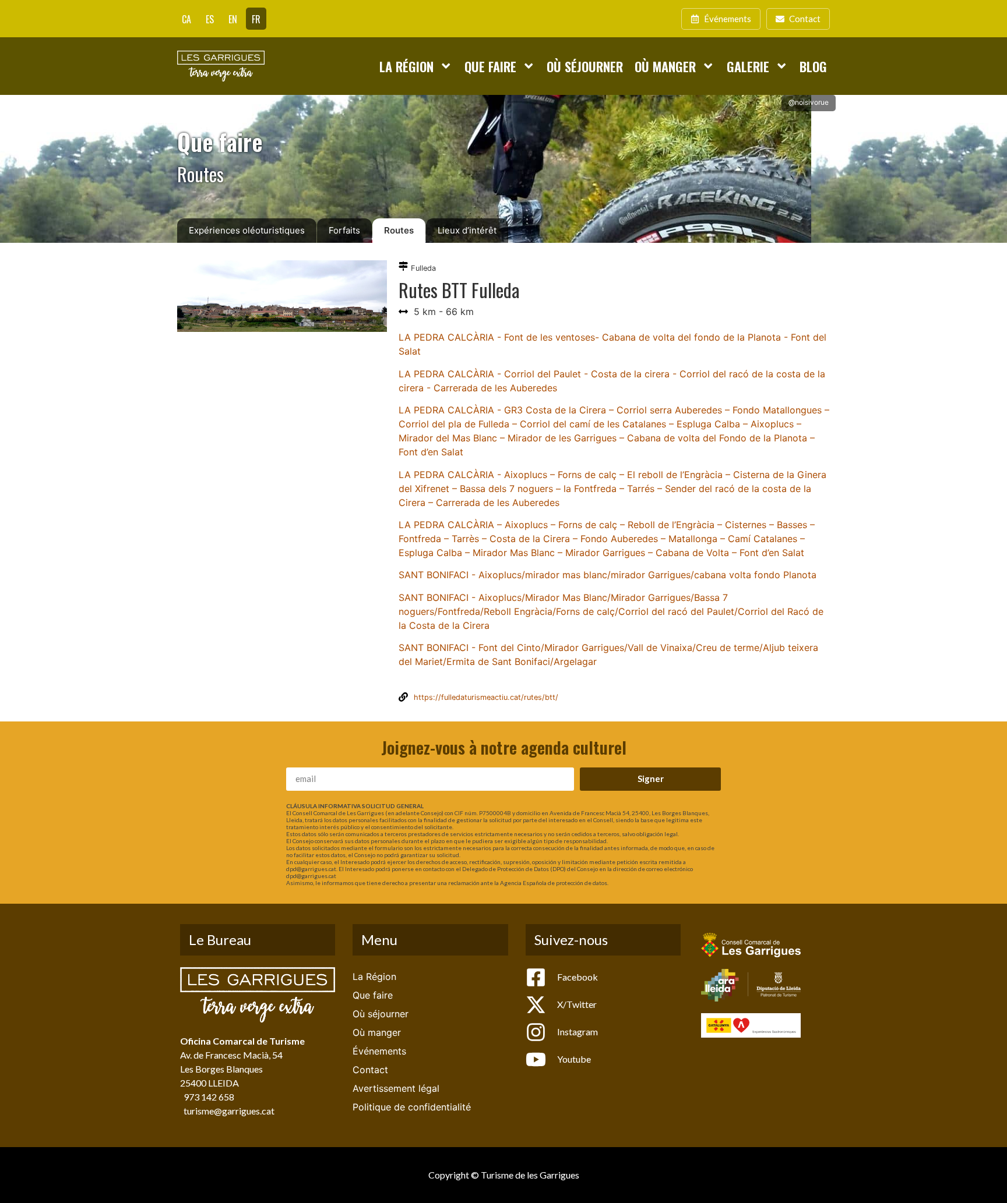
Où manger (665, 66)
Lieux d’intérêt (467, 230)
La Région (406, 66)
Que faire (490, 66)
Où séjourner (585, 66)
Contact (370, 1069)
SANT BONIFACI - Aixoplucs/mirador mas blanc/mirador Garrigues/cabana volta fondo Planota (607, 575)
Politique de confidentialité (412, 1107)
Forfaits (344, 230)
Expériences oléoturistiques (247, 230)
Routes (399, 230)
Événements (379, 1051)
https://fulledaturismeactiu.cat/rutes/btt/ (486, 697)
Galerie (748, 66)
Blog (813, 66)
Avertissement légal (396, 1088)
